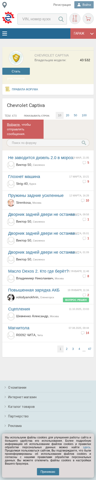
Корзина (88, 18)
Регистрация (62, 5)
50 (75, 115)
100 (84, 115)
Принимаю (48, 471)
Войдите (13, 124)
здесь (86, 447)
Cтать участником (16, 72)
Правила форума (25, 89)
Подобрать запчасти (74, 18)
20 (67, 115)
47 (89, 349)
